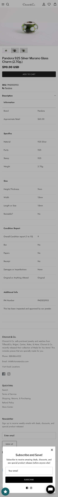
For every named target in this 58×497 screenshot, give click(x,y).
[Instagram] (31, 488)
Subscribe (29, 479)
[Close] (52, 450)
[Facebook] (27, 488)
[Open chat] (50, 489)
